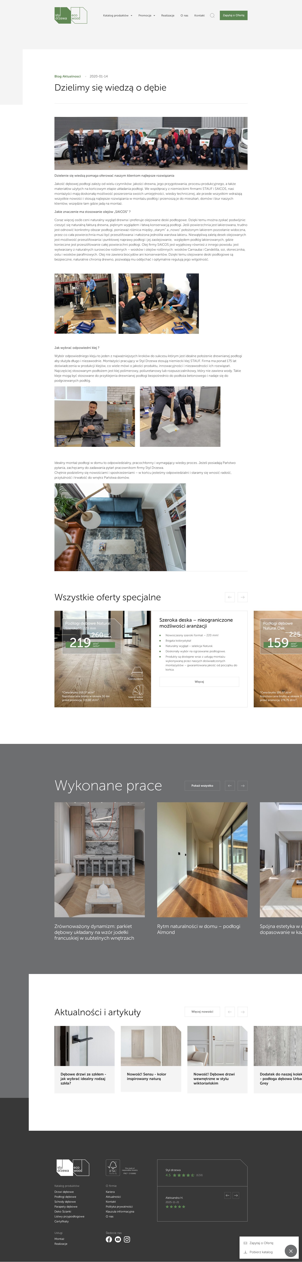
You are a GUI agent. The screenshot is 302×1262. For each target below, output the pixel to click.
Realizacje (167, 15)
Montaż (59, 1239)
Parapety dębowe (65, 1206)
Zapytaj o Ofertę (233, 15)
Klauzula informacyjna (120, 1211)
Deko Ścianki (62, 1211)
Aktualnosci (71, 76)
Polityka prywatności (119, 1206)
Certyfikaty (61, 1221)
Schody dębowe (65, 1201)
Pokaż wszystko (202, 785)
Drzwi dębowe (64, 1192)
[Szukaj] (212, 15)
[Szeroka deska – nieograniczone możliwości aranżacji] (102, 659)
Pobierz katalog (261, 1252)
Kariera (110, 1192)
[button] (230, 597)
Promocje (144, 15)
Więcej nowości (202, 1011)
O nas (184, 15)
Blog (58, 76)
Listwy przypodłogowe (69, 1216)
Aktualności (113, 1197)
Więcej (199, 681)
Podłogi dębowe (65, 1197)
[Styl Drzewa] (70, 15)
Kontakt (199, 15)
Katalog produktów (116, 15)
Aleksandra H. (174, 1198)
